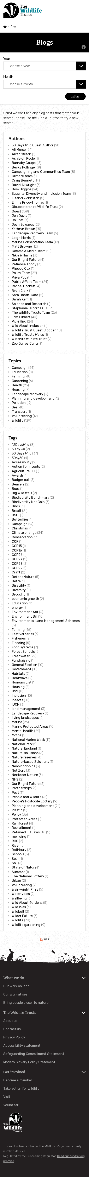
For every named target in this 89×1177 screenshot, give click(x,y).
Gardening (20, 381)
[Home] (22, 10)
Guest (16, 211)
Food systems (22, 647)
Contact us (12, 1029)
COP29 (17, 568)
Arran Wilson (21, 154)
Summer (18, 872)
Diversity (19, 590)
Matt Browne (22, 246)
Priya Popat (21, 277)
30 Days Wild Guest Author (32, 145)
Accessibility (21, 462)
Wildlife (17, 420)
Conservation (22, 537)
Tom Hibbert (21, 317)
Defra (16, 581)
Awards (18, 475)
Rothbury (19, 850)
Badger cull (21, 480)
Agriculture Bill (23, 471)
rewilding (19, 837)
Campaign (20, 368)
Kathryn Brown (23, 229)
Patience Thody (24, 264)
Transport (19, 412)
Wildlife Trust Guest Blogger (34, 330)
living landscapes (25, 718)
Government (21, 669)
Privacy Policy (14, 1037)
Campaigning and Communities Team (41, 172)
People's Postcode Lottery (32, 801)
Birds (16, 506)
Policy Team (21, 273)
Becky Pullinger (24, 167)
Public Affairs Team (26, 282)
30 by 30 (18, 449)
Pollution (19, 403)
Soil (14, 863)
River (16, 845)
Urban (16, 881)
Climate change (24, 533)
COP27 (17, 559)
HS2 (15, 691)
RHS (15, 841)
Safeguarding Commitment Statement (33, 1054)
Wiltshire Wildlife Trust (29, 339)
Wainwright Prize (25, 889)
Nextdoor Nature (25, 775)
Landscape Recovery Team (32, 233)
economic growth (25, 599)
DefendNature (23, 577)
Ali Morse (19, 150)
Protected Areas (24, 819)
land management (26, 709)
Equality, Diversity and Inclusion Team (41, 194)
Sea (15, 407)
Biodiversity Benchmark (30, 498)
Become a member (17, 1080)
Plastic (17, 810)
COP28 (17, 564)
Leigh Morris (21, 238)
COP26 (17, 555)
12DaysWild (20, 445)
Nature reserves (24, 757)
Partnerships (22, 788)
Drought (18, 594)
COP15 (17, 546)
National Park (22, 744)
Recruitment (21, 828)
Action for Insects (26, 467)
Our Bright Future (26, 260)
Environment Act (25, 612)
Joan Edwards (23, 225)
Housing (18, 390)
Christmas (20, 528)
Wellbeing (19, 898)
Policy (16, 814)
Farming (18, 376)
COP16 (17, 550)
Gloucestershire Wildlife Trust (35, 207)
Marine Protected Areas (30, 727)
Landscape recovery (27, 394)
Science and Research (29, 304)
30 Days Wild (21, 453)
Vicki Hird (19, 321)
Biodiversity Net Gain (28, 502)
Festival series (23, 634)
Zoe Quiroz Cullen (25, 343)
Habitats (18, 674)
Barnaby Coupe (24, 163)
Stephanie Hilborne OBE (30, 308)
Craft (16, 572)
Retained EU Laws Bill (28, 832)
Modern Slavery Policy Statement (29, 1062)
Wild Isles (19, 907)
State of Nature (24, 867)
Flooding (18, 643)
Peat (15, 793)
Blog (13, 26)
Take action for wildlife (21, 1088)
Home (5, 26)
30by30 (17, 458)
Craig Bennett (23, 180)
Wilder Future (22, 916)
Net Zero (18, 770)
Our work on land (16, 986)
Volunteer (10, 1105)
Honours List (21, 682)
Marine (17, 722)
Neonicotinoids (23, 766)
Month (8, 77)
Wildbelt (18, 912)
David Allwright (24, 185)
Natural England (24, 748)
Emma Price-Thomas (28, 202)
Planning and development (33, 398)
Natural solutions (25, 753)
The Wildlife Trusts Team (31, 312)
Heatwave (20, 678)
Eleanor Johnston (25, 198)
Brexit (16, 511)
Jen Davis (19, 216)
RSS (46, 939)
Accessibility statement (21, 1046)
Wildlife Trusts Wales (28, 335)
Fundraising (21, 660)
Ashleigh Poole (23, 158)
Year (6, 59)
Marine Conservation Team (32, 242)
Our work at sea (15, 994)
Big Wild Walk (22, 493)
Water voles (21, 894)
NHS (15, 779)
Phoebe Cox (21, 269)
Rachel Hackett (24, 286)
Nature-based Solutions (30, 762)
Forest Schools (23, 652)
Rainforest (20, 823)
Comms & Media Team (29, 251)
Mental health (22, 731)
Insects (17, 700)
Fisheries (19, 638)
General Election (24, 665)
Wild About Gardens (27, 903)
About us (10, 1021)
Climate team (22, 176)
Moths (16, 735)
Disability (19, 585)
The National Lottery (28, 876)
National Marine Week (28, 740)
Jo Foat (18, 220)
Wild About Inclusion (27, 326)
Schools (18, 854)
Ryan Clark (20, 291)
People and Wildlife (26, 797)
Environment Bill (24, 616)
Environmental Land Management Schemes (46, 621)
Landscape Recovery (28, 713)
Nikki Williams (22, 255)
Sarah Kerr (20, 299)
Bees (15, 489)
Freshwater (21, 656)
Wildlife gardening (26, 925)
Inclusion (19, 696)
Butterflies (20, 519)
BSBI (15, 515)
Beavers (18, 484)
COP (15, 541)
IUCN (15, 704)
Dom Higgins (21, 189)
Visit (6, 1097)
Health (17, 385)
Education (20, 372)
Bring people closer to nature (25, 1003)
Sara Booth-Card (25, 295)
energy (17, 608)
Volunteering (22, 416)
